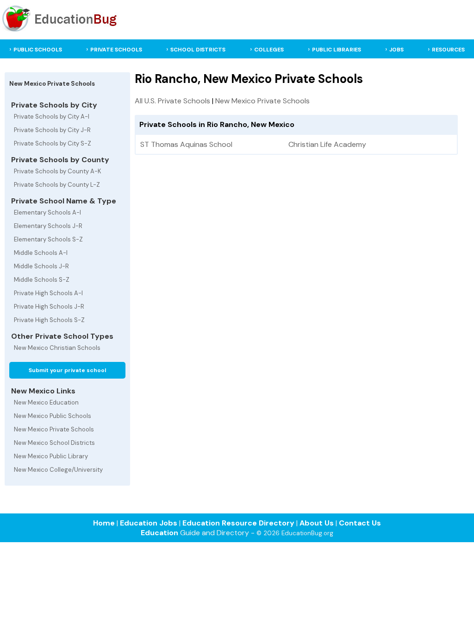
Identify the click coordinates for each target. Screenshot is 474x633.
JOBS (396, 49)
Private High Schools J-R (49, 306)
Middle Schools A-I (41, 253)
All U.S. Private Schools (172, 101)
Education (159, 533)
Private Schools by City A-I (51, 116)
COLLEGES (269, 49)
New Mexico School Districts (54, 443)
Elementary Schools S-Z (48, 239)
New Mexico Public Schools (52, 416)
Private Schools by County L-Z (57, 185)
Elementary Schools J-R (48, 226)
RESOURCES (448, 49)
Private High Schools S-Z (49, 320)
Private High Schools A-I (48, 293)
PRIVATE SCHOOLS (116, 49)
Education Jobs (148, 523)
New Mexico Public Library (51, 456)
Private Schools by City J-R (52, 130)
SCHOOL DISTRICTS (197, 49)
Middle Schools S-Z (41, 280)
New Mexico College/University (58, 470)
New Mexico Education (46, 402)
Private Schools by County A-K (57, 171)
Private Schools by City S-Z (52, 143)
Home (104, 523)
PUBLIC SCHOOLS (37, 49)
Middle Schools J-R (41, 266)
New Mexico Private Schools (54, 429)
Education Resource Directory (238, 523)
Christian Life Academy (327, 144)
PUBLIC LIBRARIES (336, 49)
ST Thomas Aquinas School (186, 144)
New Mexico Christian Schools (57, 348)
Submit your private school (67, 370)
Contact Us (360, 523)
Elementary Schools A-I (47, 212)
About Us (316, 523)
